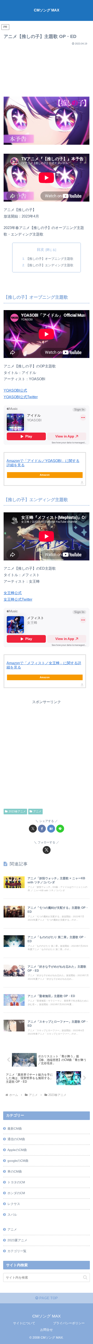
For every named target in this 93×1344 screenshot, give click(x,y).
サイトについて (24, 1323)
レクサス (13, 1204)
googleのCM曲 (17, 1160)
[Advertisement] (46, 69)
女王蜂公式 (13, 593)
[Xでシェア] (33, 829)
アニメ (37, 811)
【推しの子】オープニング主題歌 (49, 258)
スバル (12, 1214)
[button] (85, 1277)
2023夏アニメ (17, 1240)
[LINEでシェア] (60, 829)
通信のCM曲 (16, 1139)
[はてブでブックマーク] (51, 829)
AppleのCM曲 (17, 1150)
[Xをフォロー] (47, 850)
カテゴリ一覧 (16, 1251)
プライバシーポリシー (69, 1323)
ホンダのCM (16, 1193)
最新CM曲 (14, 1128)
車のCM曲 (14, 1171)
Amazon (45, 474)
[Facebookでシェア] (42, 829)
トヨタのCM (16, 1182)
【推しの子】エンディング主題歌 (49, 265)
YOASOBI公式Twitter (21, 397)
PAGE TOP (48, 1298)
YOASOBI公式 (15, 390)
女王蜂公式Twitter (18, 599)
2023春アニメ (17, 811)
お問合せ (46, 1329)
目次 (40, 249)
